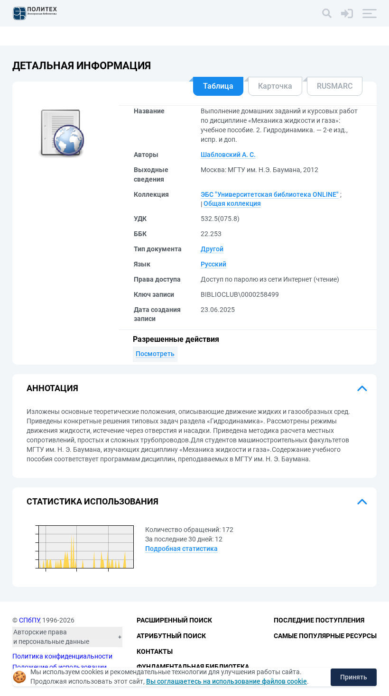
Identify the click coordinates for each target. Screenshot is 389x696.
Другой (212, 249)
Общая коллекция (232, 203)
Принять (353, 677)
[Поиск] (327, 13)
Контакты (155, 651)
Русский (213, 264)
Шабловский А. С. (228, 154)
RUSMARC (334, 86)
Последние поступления (319, 620)
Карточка (275, 86)
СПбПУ (29, 620)
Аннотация (52, 388)
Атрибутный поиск (171, 636)
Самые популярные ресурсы (325, 636)
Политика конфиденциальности (62, 656)
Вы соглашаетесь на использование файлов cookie (226, 681)
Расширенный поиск (174, 620)
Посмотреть (155, 353)
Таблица (218, 86)
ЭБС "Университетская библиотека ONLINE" (270, 194)
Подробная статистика (181, 548)
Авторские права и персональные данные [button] (51, 636)
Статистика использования (92, 501)
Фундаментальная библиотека (193, 666)
